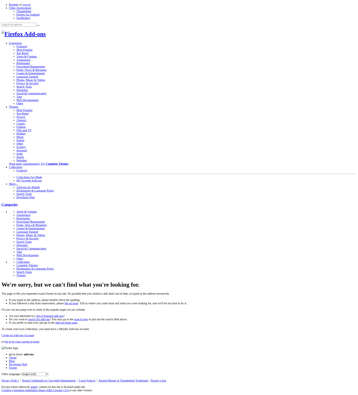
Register (14, 4)
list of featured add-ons (49, 316)
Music (20, 137)
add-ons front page (66, 322)
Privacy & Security (27, 83)
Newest (20, 116)
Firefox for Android (28, 14)
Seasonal (21, 150)
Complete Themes (27, 265)
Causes (20, 123)
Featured (21, 46)
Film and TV (24, 130)
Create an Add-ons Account (17, 335)
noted (34, 386)
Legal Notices (87, 380)
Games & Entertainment (30, 73)
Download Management (30, 66)
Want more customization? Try (38, 163)
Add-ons (34, 34)
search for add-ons (39, 319)
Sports (20, 157)
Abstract (21, 120)
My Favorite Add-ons (29, 180)
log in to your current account (22, 341)
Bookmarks (23, 63)
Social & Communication (31, 93)
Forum (13, 367)
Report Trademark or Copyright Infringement (49, 380)
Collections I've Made (29, 177)
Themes (13, 106)
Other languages (11, 374)
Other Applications (20, 7)
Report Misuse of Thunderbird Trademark (124, 380)
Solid (19, 153)
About (12, 357)
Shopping (22, 90)
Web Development (27, 100)
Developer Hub (25, 197)
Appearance (23, 59)
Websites (21, 160)
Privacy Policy (10, 380)
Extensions (15, 43)
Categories (9, 205)
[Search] (38, 25)
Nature (20, 140)
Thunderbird (23, 11)
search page (81, 319)
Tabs (19, 96)
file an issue (71, 303)
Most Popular (24, 49)
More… (13, 183)
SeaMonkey (23, 18)
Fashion (21, 127)
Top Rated (22, 53)
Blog (12, 361)
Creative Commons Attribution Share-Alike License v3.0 (35, 390)
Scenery (21, 147)
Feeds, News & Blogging (31, 70)
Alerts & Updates (26, 56)
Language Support (27, 76)
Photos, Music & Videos (30, 80)
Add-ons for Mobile (28, 187)
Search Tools (24, 86)
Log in (26, 4)
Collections (15, 167)
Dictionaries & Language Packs (35, 190)
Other (19, 103)
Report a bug (158, 380)
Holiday (21, 133)
